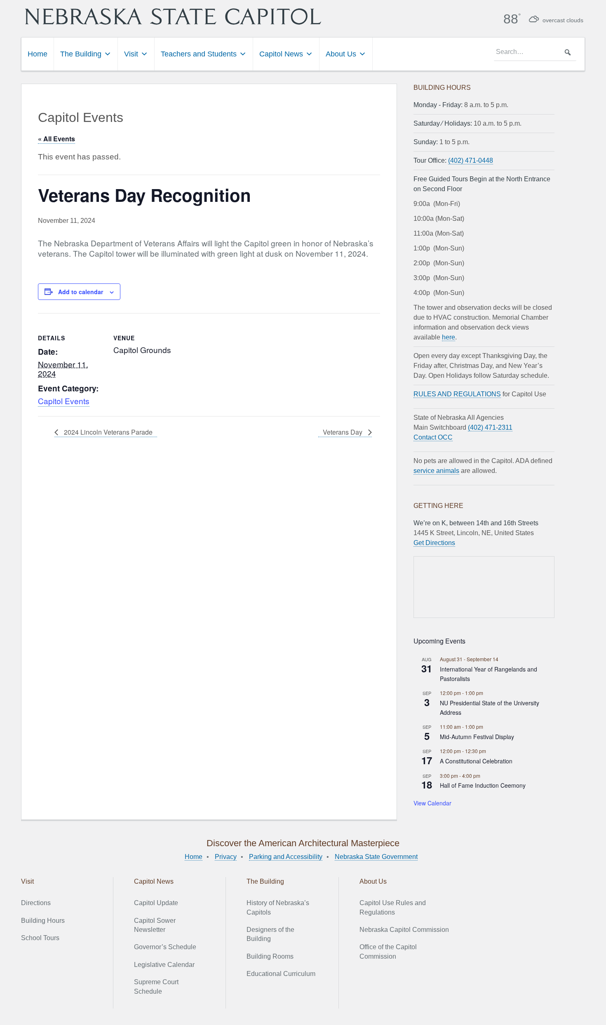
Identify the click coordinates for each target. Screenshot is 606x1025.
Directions (36, 902)
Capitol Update (156, 902)
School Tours (40, 937)
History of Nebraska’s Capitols (278, 907)
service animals (436, 470)
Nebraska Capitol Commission (404, 929)
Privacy (226, 856)
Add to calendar (80, 292)
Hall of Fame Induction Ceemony (483, 785)
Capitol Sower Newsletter (155, 925)
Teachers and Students (199, 54)
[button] (567, 52)
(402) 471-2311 (490, 427)
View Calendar (432, 803)
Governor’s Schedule (165, 946)
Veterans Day (343, 432)
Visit (131, 54)
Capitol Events (63, 400)
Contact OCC (433, 437)
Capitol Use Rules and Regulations (392, 907)
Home (37, 54)
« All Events (56, 138)
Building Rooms (270, 956)
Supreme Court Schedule (156, 986)
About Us (341, 54)
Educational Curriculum (281, 973)
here (448, 337)
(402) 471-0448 (470, 160)
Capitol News (281, 54)
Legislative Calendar (164, 964)
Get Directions (434, 542)
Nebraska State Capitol (173, 16)
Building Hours (43, 920)
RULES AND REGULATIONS (457, 394)
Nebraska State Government (376, 856)
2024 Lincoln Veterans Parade (107, 432)
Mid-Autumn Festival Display (477, 736)
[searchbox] (535, 52)
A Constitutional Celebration (476, 761)
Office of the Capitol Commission (388, 951)
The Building (80, 54)
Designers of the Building (270, 934)
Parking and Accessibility (285, 856)
